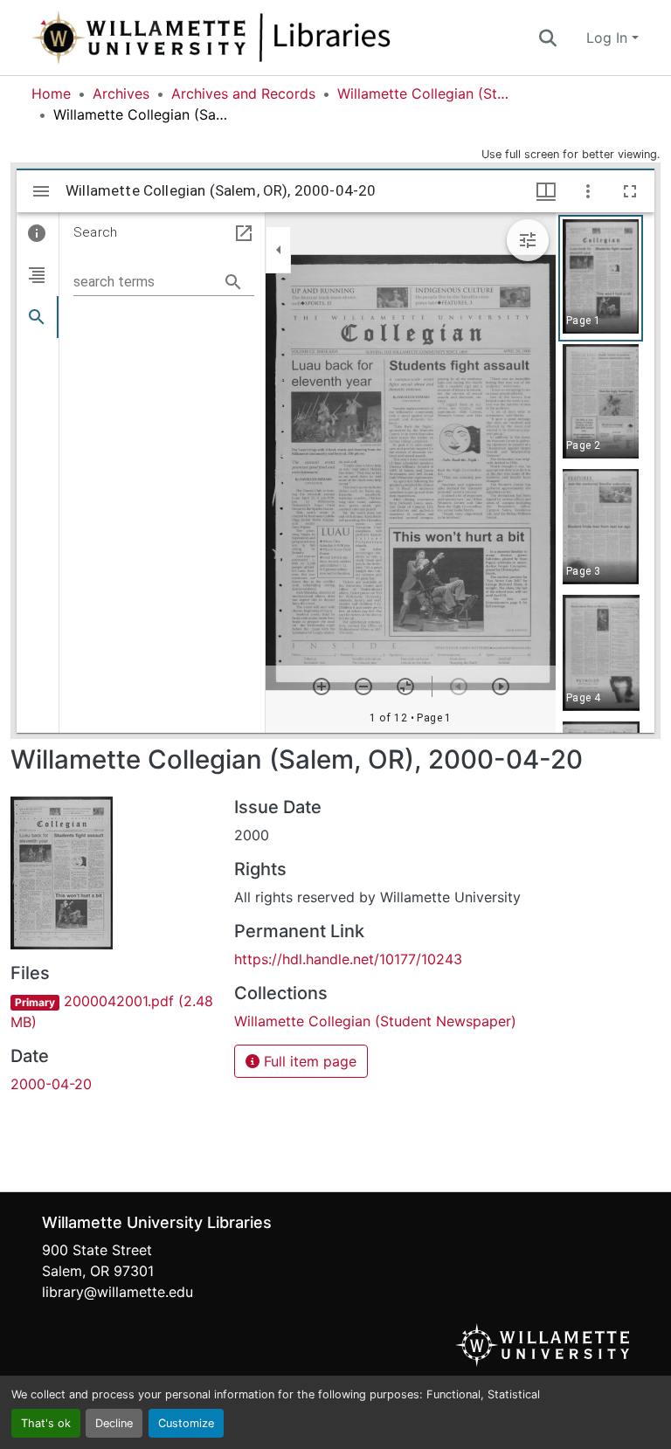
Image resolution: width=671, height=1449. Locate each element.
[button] (269, 37)
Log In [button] (609, 37)
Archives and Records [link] (243, 93)
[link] (111, 1011)
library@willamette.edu (117, 1292)
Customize (186, 1423)
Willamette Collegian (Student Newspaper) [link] (424, 93)
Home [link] (51, 93)
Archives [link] (121, 93)
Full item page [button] (307, 1061)
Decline (114, 1423)
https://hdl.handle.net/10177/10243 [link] (348, 959)
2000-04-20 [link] (51, 1084)
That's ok (46, 1423)
